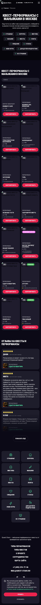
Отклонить (20, 599)
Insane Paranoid (8, 248)
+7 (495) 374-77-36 (28, 2)
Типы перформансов (20, 546)
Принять (20, 594)
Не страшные (21, 53)
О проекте (20, 553)
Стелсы (28, 44)
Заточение (6, 177)
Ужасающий (26, 319)
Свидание (15, 44)
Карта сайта (20, 561)
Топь (24, 177)
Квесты (22, 39)
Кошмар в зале (8, 106)
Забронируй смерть (29, 212)
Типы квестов (20, 550)
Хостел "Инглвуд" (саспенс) (28, 246)
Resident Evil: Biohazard (26, 105)
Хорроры (22, 34)
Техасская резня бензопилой (8, 140)
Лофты (33, 39)
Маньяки (10, 39)
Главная (6, 8)
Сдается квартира (9, 284)
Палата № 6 (6, 319)
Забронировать (10, 114)
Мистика (35, 34)
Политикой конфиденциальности (20, 589)
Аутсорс (25, 284)
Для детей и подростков (28, 49)
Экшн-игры (10, 49)
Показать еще (20, 438)
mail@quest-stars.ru (20, 571)
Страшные (9, 34)
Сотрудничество (20, 557)
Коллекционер (27, 140)
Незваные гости (8, 212)
